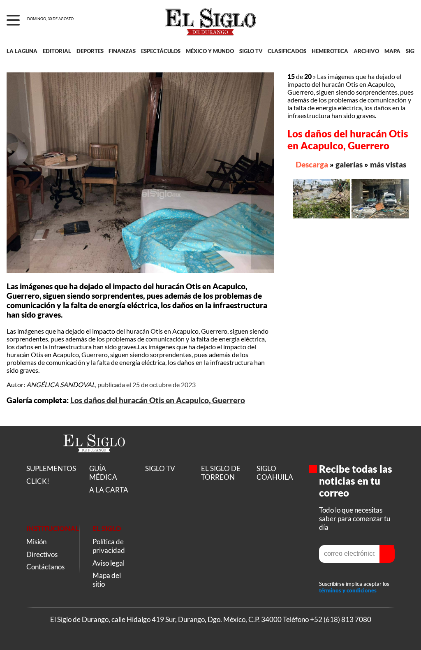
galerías (349, 164)
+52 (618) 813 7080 (340, 619)
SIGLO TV (251, 51)
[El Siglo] (94, 461)
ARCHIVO (366, 51)
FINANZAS (122, 51)
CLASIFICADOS (287, 51)
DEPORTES (90, 51)
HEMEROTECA (330, 51)
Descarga (312, 164)
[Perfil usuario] (405, 20)
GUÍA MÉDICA (103, 472)
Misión (36, 541)
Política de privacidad (109, 546)
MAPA (392, 51)
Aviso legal (109, 563)
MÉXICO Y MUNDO (210, 51)
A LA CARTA (108, 489)
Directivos (42, 554)
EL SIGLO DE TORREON (221, 472)
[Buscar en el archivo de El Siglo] (384, 25)
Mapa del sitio (107, 579)
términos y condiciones (348, 590)
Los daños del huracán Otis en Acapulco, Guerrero (157, 400)
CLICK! (37, 481)
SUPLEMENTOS (51, 468)
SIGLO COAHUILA (275, 472)
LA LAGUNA (22, 51)
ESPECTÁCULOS (160, 51)
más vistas (388, 164)
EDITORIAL (57, 51)
